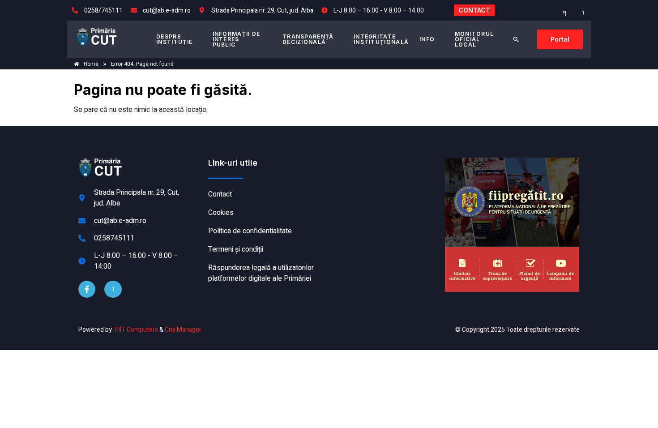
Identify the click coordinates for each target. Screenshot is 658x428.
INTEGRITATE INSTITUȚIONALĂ (381, 39)
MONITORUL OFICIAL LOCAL (474, 39)
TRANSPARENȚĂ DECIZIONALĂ (308, 39)
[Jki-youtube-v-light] (112, 289)
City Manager (183, 329)
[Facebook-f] (86, 289)
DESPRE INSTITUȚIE (174, 39)
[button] (516, 39)
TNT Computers (135, 329)
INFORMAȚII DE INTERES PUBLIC (237, 39)
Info (427, 39)
